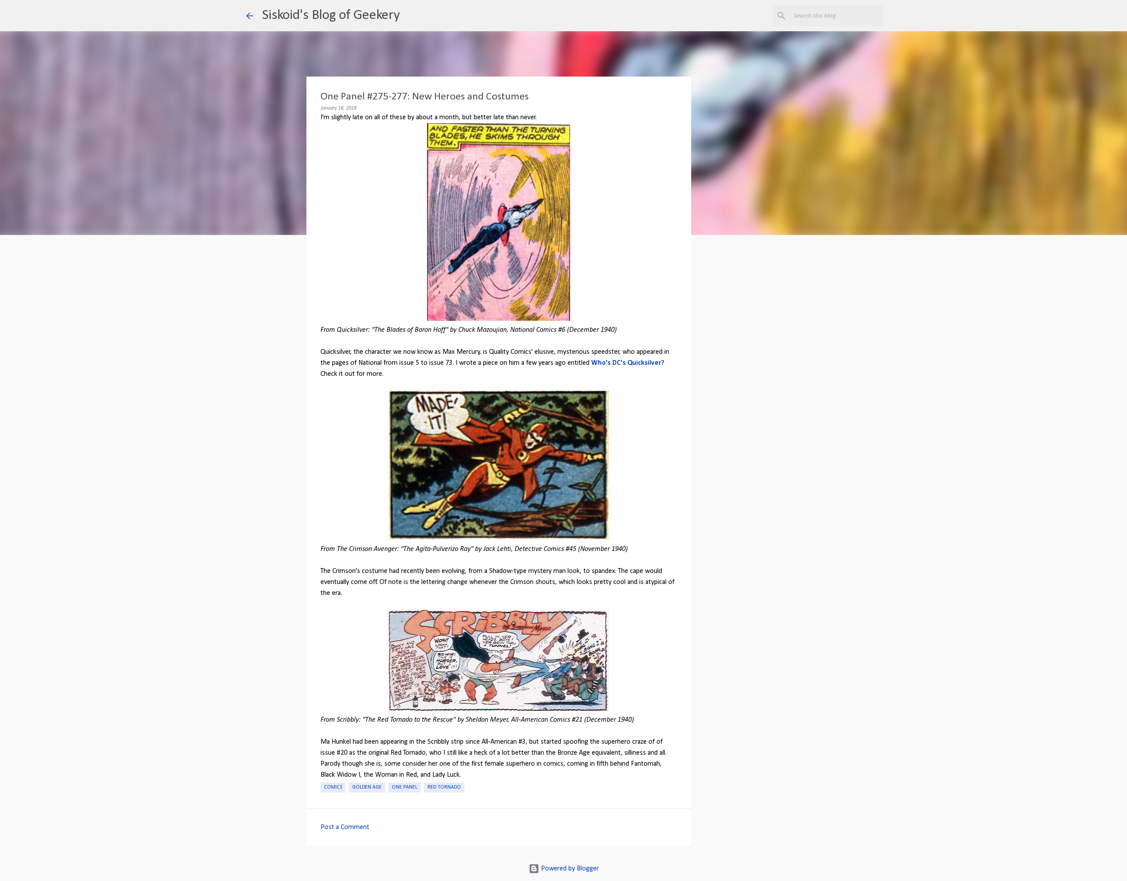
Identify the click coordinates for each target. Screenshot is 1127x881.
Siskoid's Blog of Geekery (331, 15)
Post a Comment (344, 827)
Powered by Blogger (569, 868)
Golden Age (367, 787)
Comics (333, 787)
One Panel (404, 787)
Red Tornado (444, 787)
